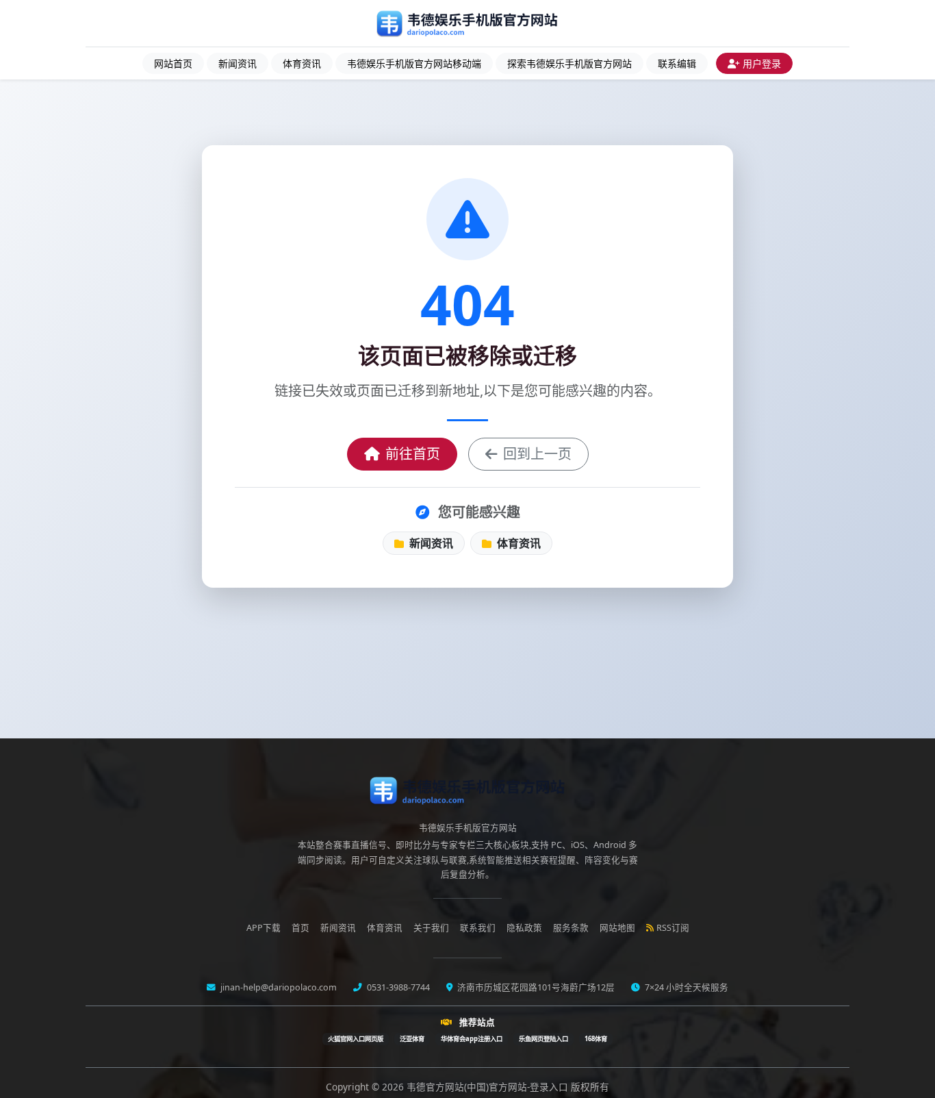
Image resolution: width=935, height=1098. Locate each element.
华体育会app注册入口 (471, 1038)
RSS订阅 (672, 928)
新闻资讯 (237, 63)
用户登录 (762, 63)
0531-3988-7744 (397, 987)
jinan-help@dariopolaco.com (277, 987)
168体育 (596, 1038)
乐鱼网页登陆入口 (543, 1038)
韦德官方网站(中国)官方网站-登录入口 (489, 1086)
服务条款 (571, 928)
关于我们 (431, 928)
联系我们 (478, 928)
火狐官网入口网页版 (355, 1038)
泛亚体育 (412, 1038)
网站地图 (617, 928)
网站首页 (173, 63)
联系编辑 (677, 63)
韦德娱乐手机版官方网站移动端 (414, 63)
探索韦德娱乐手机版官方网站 (569, 63)
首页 (300, 928)
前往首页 (412, 454)
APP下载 (263, 928)
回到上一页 (537, 454)
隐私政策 (524, 928)
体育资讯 (302, 63)
